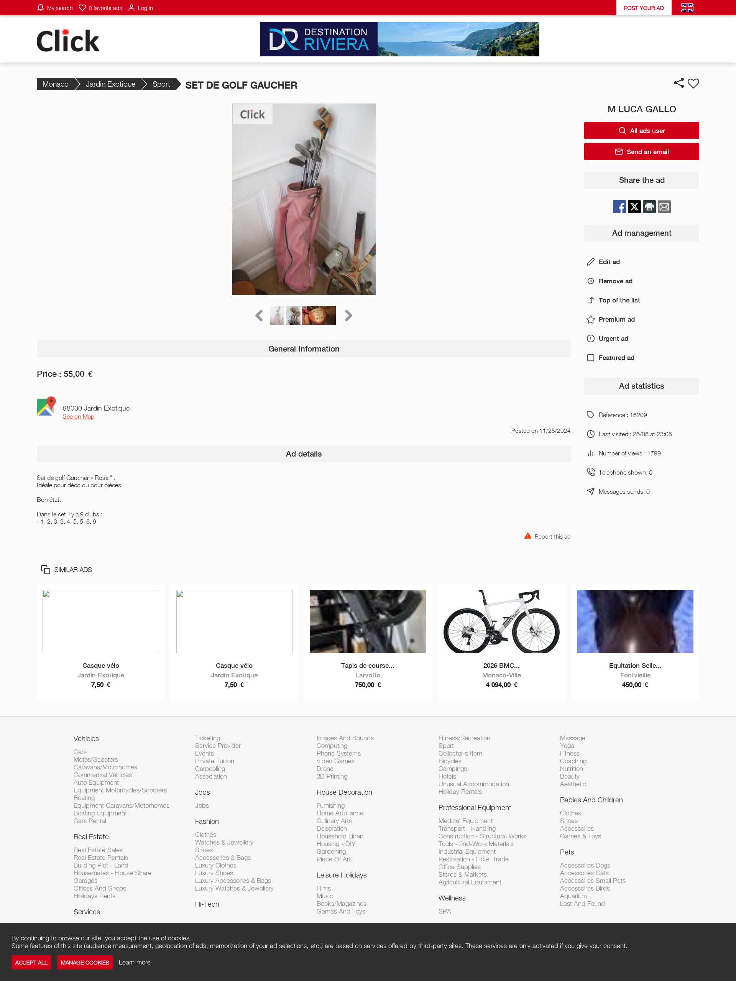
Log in (145, 8)
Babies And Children (591, 799)
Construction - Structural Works (482, 836)
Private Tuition (214, 761)
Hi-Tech (207, 904)
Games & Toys (580, 836)
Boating (84, 798)
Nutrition (571, 768)
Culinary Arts (334, 821)
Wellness (452, 898)
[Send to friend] (664, 206)
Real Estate (91, 836)
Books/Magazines (341, 903)
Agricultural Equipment (470, 882)
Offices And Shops (100, 888)
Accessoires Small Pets (593, 880)
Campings (453, 768)
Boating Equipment (100, 813)
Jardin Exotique (110, 83)
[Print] (649, 206)
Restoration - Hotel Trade (474, 859)
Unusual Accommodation (474, 784)
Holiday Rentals (460, 791)
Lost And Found (582, 903)
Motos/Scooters (96, 759)
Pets (567, 852)
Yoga (567, 745)
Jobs (202, 792)
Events (204, 753)
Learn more (135, 962)
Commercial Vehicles (103, 775)
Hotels (447, 776)
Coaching (573, 761)
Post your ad (644, 8)
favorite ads (105, 8)
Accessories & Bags (223, 857)
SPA (445, 911)
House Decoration (344, 792)
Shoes (204, 850)
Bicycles (450, 761)
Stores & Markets (463, 874)
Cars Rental (90, 821)
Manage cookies (85, 962)
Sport (161, 83)
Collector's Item (460, 753)
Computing (332, 745)
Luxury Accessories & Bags (233, 880)
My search (60, 8)
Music (325, 896)
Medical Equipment (466, 821)
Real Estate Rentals (101, 857)
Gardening (331, 851)
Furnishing (331, 805)
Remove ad (615, 281)
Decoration (332, 828)
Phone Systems (339, 753)
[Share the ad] (679, 83)
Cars (80, 752)
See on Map (78, 416)
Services (87, 911)
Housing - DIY (336, 844)
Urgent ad (613, 338)
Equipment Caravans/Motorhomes (121, 805)
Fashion (207, 821)
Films (324, 888)
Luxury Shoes (214, 873)
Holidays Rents (94, 896)
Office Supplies (460, 867)
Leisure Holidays (342, 875)
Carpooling (210, 768)
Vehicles (86, 738)
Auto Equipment (96, 782)
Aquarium (573, 896)
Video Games (336, 761)
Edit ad (609, 262)
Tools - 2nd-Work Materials (476, 844)
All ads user (647, 131)
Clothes (205, 834)
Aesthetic (573, 784)
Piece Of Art (334, 859)
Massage (572, 738)
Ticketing (207, 738)
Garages (85, 880)
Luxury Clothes (216, 865)
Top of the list (619, 300)
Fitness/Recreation (464, 738)
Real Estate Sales (98, 850)
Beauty (570, 776)
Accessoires (577, 828)
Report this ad (553, 536)
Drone (325, 768)
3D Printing (332, 776)
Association (211, 776)
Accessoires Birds (585, 888)
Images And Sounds (345, 738)
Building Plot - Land (101, 865)
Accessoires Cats (584, 873)
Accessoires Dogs (585, 865)
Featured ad (616, 358)
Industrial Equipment (467, 851)
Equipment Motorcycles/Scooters (120, 790)
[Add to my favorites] (693, 83)
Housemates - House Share (112, 873)
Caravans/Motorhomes (105, 767)
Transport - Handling (467, 828)
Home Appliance (340, 813)
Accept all (31, 962)
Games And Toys (341, 911)
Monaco (56, 83)
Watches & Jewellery (224, 842)
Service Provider (218, 745)
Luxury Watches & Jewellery (234, 888)
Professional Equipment (475, 807)
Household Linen (340, 836)
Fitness (570, 753)
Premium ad (617, 319)
